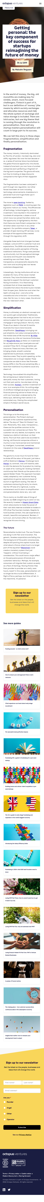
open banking (19, 202)
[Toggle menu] (40, 3)
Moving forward (24, 1176)
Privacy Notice (25, 1135)
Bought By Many (14, 341)
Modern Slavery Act (10, 1176)
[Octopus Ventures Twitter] (9, 1189)
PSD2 (21, 205)
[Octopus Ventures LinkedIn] (4, 1189)
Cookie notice (26, 1174)
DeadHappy (20, 330)
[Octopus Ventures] (13, 3)
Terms (5, 1174)
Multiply (18, 385)
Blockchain (25, 548)
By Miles (34, 336)
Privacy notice (14, 1174)
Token (32, 228)
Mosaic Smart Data (30, 502)
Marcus (22, 461)
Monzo (6, 464)
